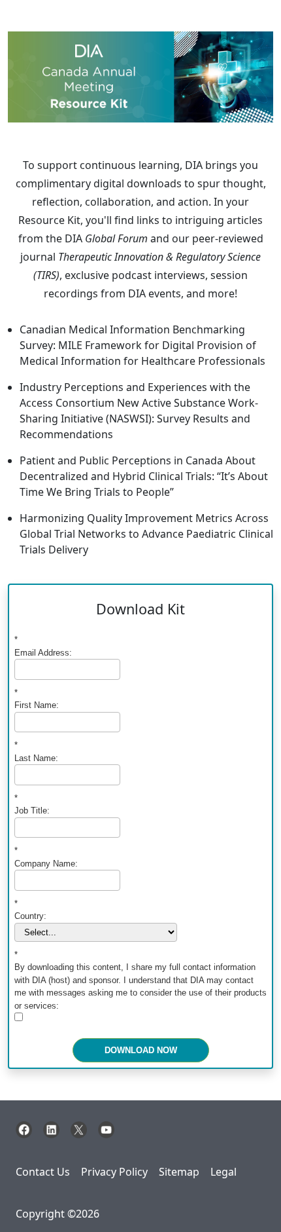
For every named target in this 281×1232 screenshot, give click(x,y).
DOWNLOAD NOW (141, 1050)
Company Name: (46, 857)
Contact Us (43, 1172)
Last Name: (36, 751)
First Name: (36, 699)
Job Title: (32, 804)
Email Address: (43, 646)
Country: (30, 910)
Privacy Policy (114, 1172)
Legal (223, 1172)
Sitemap (179, 1172)
